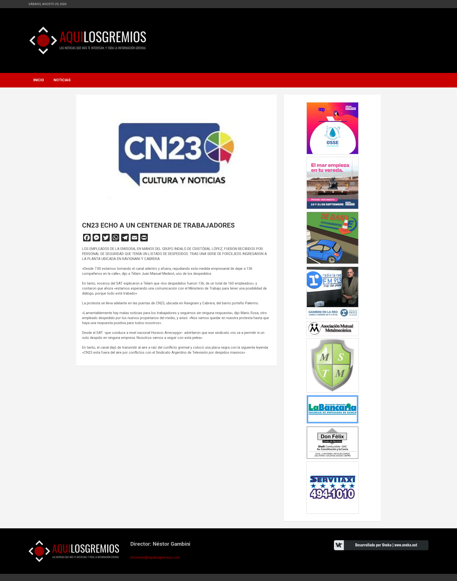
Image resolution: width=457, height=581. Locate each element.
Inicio (38, 80)
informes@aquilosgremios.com (155, 557)
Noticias (62, 80)
